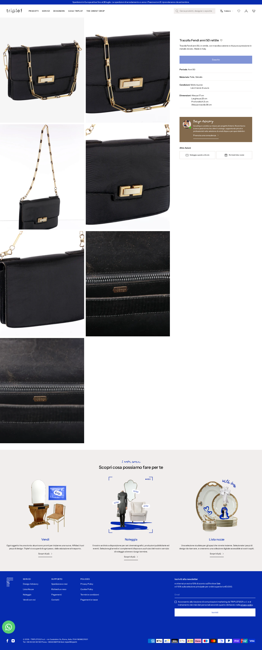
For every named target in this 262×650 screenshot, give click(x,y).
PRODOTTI (34, 11)
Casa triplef (75, 11)
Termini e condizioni (89, 594)
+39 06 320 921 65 (33, 642)
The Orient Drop (95, 11)
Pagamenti (56, 594)
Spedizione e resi (59, 584)
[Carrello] (253, 11)
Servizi (46, 11)
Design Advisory (30, 584)
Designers (59, 11)
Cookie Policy (86, 589)
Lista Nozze (28, 589)
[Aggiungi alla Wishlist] (221, 40)
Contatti (55, 599)
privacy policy (247, 605)
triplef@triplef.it (71, 642)
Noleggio (27, 594)
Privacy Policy (86, 584)
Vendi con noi (29, 599)
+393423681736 (53, 642)
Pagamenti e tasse (89, 599)
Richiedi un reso (58, 589)
